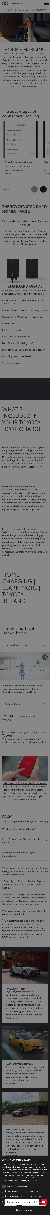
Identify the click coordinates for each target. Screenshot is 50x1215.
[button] (25, 1210)
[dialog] (25, 1185)
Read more (32, 1180)
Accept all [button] (10, 1203)
